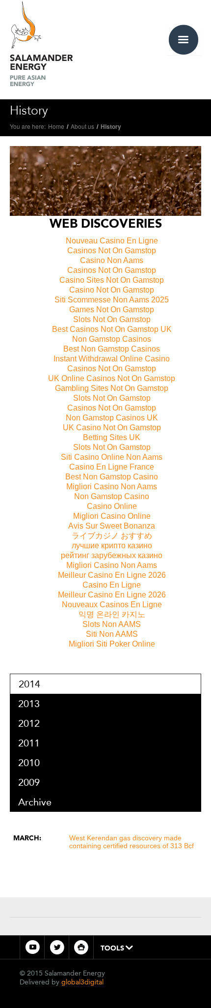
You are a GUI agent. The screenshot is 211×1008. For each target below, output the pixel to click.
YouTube (32, 947)
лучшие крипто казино (112, 545)
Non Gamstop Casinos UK (112, 418)
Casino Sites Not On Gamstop (111, 280)
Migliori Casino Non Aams (111, 486)
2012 (29, 723)
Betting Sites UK (111, 437)
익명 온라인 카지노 (112, 614)
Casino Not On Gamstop (111, 290)
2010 (29, 763)
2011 (29, 743)
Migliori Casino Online (112, 516)
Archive (35, 802)
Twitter (57, 947)
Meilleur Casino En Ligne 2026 (112, 575)
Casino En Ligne (111, 585)
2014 (29, 684)
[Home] (41, 42)
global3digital (82, 982)
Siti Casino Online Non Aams (111, 457)
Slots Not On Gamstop (112, 319)
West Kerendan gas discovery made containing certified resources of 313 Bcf (131, 842)
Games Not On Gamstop (111, 309)
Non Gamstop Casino (111, 496)
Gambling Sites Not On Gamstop (111, 388)
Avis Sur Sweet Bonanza (111, 526)
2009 (29, 782)
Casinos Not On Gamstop (111, 250)
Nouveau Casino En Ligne (112, 241)
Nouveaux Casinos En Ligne (112, 604)
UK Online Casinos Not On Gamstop (111, 378)
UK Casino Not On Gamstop (112, 427)
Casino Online (112, 506)
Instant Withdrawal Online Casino (111, 359)
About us (82, 126)
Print (81, 947)
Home (56, 126)
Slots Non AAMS (111, 624)
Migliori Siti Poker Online (112, 644)
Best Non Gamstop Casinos (111, 349)
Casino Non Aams (111, 260)
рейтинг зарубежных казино (111, 555)
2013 (29, 704)
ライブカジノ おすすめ (112, 536)
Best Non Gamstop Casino (111, 477)
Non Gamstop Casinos (111, 339)
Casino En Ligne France (111, 467)
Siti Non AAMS (112, 634)
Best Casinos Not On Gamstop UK (112, 329)
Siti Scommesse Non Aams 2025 (111, 300)
